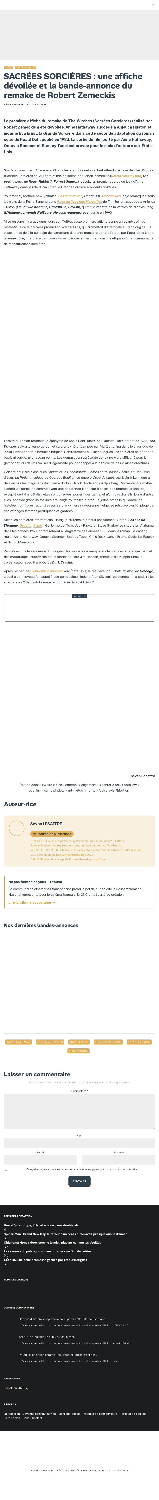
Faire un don (12, 1418)
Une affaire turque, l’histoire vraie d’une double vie (41, 1225)
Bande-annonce (25, 67)
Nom (79, 1135)
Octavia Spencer (51, 1042)
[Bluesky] (85, 1460)
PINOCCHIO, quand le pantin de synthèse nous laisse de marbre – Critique (78, 841)
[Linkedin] (79, 1460)
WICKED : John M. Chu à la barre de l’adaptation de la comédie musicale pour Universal (86, 850)
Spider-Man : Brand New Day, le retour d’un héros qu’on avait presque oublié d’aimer (65, 1234)
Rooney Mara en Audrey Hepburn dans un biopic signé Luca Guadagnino (76, 845)
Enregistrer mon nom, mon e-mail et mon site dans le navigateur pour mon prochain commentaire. (82, 1169)
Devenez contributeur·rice (39, 1413)
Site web (119, 1152)
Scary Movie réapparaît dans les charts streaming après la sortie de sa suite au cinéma (89, 608)
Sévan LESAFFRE (13, 104)
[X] (63, 1460)
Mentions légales (69, 1413)
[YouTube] (74, 1460)
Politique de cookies (133, 1413)
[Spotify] (96, 1460)
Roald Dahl (79, 1042)
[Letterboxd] (91, 1460)
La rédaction (12, 1413)
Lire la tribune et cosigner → (32, 902)
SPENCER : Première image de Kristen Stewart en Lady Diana (68, 859)
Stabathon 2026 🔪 (16, 1388)
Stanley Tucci (140, 1042)
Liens (26, 1418)
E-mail (40, 1152)
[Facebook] (57, 1460)
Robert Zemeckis (109, 1042)
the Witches (79, 1050)
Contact (37, 1418)
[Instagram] (68, 1460)
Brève (8, 67)
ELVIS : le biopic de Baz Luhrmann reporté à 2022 (62, 854)
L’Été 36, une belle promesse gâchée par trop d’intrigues (45, 1260)
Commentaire (79, 1091)
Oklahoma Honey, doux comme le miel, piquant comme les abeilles (52, 1242)
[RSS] (102, 1460)
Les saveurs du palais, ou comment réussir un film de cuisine (48, 1251)
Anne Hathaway (19, 1042)
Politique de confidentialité (100, 1413)
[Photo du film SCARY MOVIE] (17, 608)
